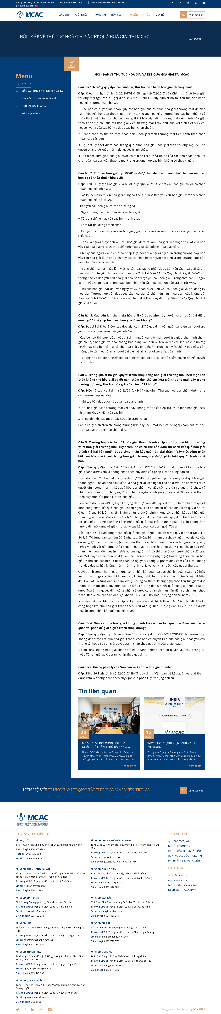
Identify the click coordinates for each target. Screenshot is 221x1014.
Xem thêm (130, 765)
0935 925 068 (104, 2)
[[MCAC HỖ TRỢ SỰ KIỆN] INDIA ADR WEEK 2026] (174, 715)
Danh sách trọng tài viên (184, 860)
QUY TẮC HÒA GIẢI (178, 875)
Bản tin (26, 83)
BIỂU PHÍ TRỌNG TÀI (179, 846)
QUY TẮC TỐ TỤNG (178, 841)
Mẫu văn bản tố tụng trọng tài (42, 91)
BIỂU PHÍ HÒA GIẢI (178, 880)
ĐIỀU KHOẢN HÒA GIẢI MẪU (183, 885)
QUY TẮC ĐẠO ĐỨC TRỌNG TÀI (185, 855)
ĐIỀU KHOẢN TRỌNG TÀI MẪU (184, 850)
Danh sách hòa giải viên (182, 890)
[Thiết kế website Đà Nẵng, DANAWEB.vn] (199, 1009)
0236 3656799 (117, 2)
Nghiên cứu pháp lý (34, 105)
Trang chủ (63, 14)
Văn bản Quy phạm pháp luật (40, 98)
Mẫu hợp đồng (31, 113)
